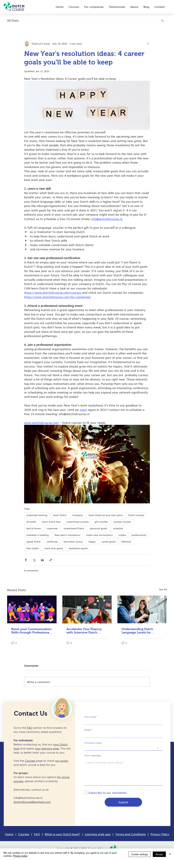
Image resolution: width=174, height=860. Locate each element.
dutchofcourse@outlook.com (32, 802)
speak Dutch (33, 541)
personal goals (98, 528)
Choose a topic (93, 742)
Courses (23, 834)
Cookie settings (139, 854)
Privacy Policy (160, 834)
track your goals (54, 548)
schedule (118, 528)
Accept (159, 854)
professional (139, 535)
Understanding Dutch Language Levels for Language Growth (137, 630)
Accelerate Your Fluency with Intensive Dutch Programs (84, 630)
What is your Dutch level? (62, 834)
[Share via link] (50, 560)
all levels (31, 521)
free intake (32, 548)
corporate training (36, 515)
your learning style (47, 748)
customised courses (77, 521)
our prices (61, 760)
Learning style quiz (98, 834)
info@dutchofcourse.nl (28, 798)
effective (126, 541)
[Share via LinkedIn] (42, 560)
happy (92, 541)
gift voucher (101, 521)
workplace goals (78, 548)
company (77, 515)
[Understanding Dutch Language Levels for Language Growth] (142, 609)
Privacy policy (20, 855)
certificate (52, 541)
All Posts (13, 20)
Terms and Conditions (130, 834)
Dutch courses (136, 515)
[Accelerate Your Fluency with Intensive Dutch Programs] (87, 609)
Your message (92, 755)
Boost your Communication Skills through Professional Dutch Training (31, 630)
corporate (52, 528)
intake (122, 535)
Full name (90, 716)
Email (87, 730)
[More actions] (148, 43)
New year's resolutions (67, 535)
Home (9, 834)
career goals (108, 541)
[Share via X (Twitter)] (34, 560)
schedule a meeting (37, 535)
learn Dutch (59, 515)
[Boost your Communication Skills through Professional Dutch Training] (32, 609)
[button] (162, 20)
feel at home (33, 528)
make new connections (99, 535)
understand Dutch (74, 528)
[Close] (170, 854)
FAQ (37, 834)
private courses (122, 521)
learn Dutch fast (51, 521)
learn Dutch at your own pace (106, 515)
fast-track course (73, 541)
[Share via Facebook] (25, 560)
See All (163, 589)
